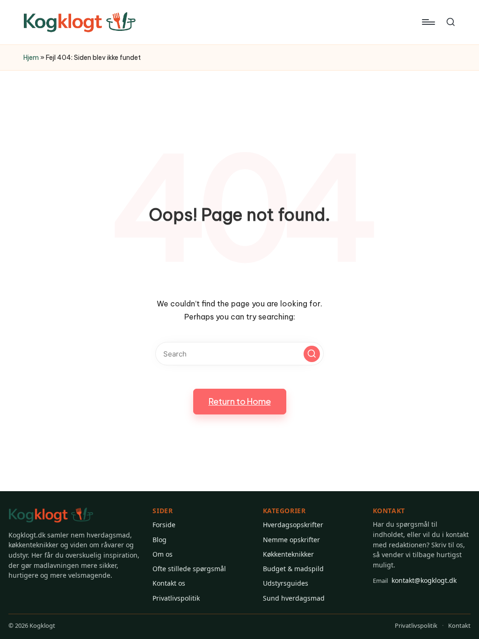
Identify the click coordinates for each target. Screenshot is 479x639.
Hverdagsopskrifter (293, 524)
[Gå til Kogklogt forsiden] (51, 515)
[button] (312, 354)
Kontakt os (168, 583)
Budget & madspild (293, 568)
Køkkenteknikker (288, 554)
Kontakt (459, 625)
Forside (163, 524)
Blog (159, 539)
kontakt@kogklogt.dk (415, 580)
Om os (162, 554)
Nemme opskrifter (291, 539)
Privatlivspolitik (176, 598)
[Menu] (428, 22)
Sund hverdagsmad (294, 598)
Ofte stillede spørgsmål (189, 568)
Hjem (31, 57)
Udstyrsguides (285, 583)
